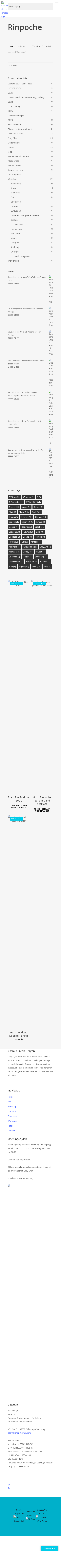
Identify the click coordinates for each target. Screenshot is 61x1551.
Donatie (26, 527)
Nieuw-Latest (14, 165)
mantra (14, 551)
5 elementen (16, 502)
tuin (12, 566)
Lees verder (18, 1039)
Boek (36, 512)
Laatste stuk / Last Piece (20, 83)
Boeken (14, 197)
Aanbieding (16, 183)
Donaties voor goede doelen (25, 215)
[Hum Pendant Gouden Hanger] (19, 921)
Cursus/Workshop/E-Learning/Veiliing (26, 97)
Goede (27, 536)
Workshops (13, 260)
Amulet (14, 188)
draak (39, 527)
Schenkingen (16, 561)
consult (14, 522)
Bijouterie (15, 192)
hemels (40, 536)
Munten (14, 238)
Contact (11, 1130)
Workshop (12, 1121)
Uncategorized (15, 174)
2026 (10, 110)
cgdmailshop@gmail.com (19, 1433)
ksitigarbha (30, 546)
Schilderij (15, 247)
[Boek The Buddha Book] (19, 686)
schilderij (31, 561)
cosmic (27, 522)
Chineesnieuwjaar (16, 115)
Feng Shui (12, 138)
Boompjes (16, 201)
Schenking (41, 556)
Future (28, 531)
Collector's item (15, 133)
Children (26, 517)
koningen (14, 546)
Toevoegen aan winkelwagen (18, 807)
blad (12, 512)
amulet (14, 507)
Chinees (41, 517)
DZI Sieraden (17, 224)
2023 (10, 119)
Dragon (14, 531)
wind (36, 566)
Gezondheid (14, 142)
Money (28, 551)
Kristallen (15, 233)
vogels (24, 566)
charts (13, 517)
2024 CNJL (16, 106)
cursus (40, 522)
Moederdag (13, 160)
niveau (40, 551)
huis (24, 541)
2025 (10, 92)
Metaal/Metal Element (19, 156)
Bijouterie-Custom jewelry (20, 129)
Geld (40, 531)
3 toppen (28, 497)
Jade (10, 151)
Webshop (12, 179)
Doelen (13, 527)
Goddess (14, 536)
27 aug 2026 (33, 502)
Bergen (38, 507)
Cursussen (16, 210)
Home (10, 46)
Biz (9, 1101)
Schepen (15, 242)
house (13, 541)
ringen (27, 556)
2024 (10, 101)
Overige (15, 251)
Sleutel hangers (15, 169)
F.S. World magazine (20, 256)
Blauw (24, 512)
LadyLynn (45, 546)
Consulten (12, 1111)
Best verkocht (15, 124)
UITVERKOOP (15, 88)
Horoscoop (16, 228)
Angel (26, 507)
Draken (14, 219)
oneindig (14, 556)
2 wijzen (14, 497)
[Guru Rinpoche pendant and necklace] (42, 686)
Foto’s (10, 1125)
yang (47, 566)
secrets (45, 561)
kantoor (36, 541)
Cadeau (14, 206)
